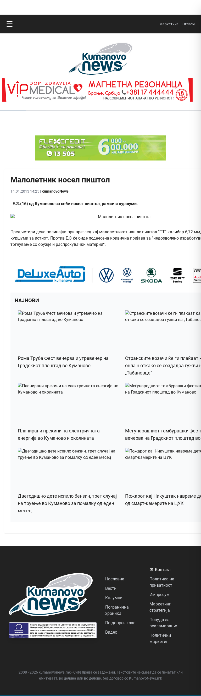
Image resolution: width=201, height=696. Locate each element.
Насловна (114, 578)
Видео (111, 632)
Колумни (113, 597)
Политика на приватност (161, 582)
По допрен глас (120, 622)
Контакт (160, 569)
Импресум (159, 594)
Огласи (188, 24)
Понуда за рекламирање (163, 622)
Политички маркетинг (160, 638)
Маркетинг (168, 24)
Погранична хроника (117, 610)
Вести (110, 588)
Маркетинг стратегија (160, 607)
